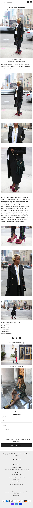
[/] (8, 2)
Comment (5, 429)
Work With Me (16, 474)
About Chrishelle (16, 467)
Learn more (16, 495)
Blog (16, 472)
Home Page (16, 465)
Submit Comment (16, 445)
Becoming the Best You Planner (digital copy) (16, 470)
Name (4, 420)
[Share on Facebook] (13, 338)
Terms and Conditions (16, 484)
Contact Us (16, 479)
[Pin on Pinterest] (20, 338)
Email (4, 425)
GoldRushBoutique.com (13, 322)
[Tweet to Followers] (16, 338)
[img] (13, 459)
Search (17, 487)
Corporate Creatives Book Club (16, 477)
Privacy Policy (16, 482)
